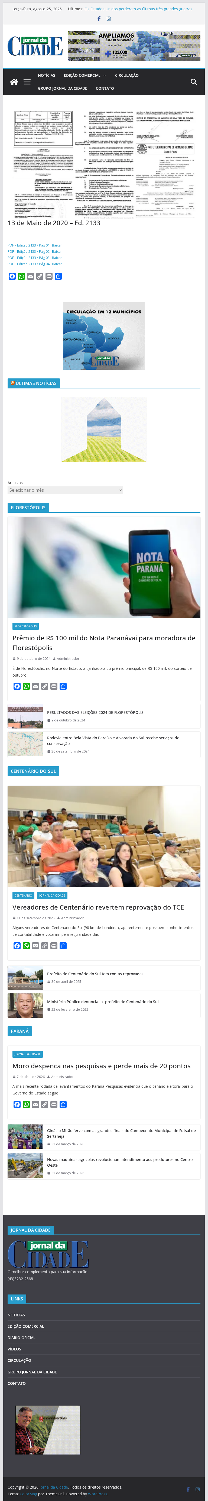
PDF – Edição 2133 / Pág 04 (29, 263)
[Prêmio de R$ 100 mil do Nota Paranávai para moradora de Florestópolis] (104, 567)
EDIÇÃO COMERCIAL (82, 75)
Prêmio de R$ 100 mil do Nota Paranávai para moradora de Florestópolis (104, 642)
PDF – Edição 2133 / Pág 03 (29, 257)
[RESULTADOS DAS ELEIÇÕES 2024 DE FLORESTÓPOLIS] (25, 716)
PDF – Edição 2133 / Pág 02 (29, 251)
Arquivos (15, 482)
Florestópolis (26, 626)
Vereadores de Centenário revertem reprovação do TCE (98, 907)
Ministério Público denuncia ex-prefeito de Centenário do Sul (103, 1001)
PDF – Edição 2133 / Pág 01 (29, 245)
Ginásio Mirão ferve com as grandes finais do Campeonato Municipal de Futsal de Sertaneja (121, 1133)
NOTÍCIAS (46, 75)
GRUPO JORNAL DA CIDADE (62, 88)
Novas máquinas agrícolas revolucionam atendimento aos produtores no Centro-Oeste (120, 1162)
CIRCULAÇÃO (127, 75)
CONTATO (105, 88)
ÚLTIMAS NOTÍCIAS (36, 383)
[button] (103, 75)
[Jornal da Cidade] (14, 81)
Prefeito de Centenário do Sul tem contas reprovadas (95, 973)
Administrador (68, 658)
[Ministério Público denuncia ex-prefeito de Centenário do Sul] (25, 1005)
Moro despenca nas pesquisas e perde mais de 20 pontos (101, 1065)
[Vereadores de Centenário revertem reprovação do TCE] (104, 836)
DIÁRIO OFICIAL (21, 1337)
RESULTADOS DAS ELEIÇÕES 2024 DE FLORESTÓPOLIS (95, 712)
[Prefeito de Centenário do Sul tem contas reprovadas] (25, 978)
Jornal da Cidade (52, 895)
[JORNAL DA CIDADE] (48, 1243)
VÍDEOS (14, 1349)
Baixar (57, 245)
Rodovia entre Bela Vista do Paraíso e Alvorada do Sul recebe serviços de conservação (113, 740)
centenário (23, 895)
